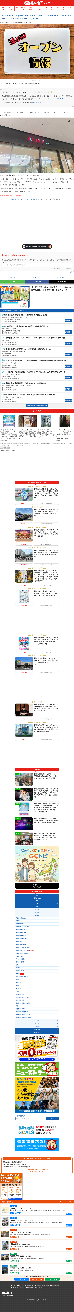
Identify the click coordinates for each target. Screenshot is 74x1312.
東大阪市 (18, 988)
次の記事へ (60, 277)
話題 (51, 8)
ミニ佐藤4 (12, 450)
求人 (17, 8)
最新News (10, 8)
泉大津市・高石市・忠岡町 (23, 1003)
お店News (30, 8)
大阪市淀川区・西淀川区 (22, 927)
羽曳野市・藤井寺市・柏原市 (23, 1017)
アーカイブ (69, 8)
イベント (57, 8)
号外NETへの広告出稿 (43, 1285)
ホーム (15, 1285)
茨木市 (17, 968)
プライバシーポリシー (19, 1287)
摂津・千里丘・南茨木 (22, 976)
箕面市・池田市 (20, 970)
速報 (63, 8)
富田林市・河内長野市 (22, 1012)
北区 (2, 447)
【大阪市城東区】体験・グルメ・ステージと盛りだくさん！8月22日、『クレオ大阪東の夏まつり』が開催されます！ (46, 593)
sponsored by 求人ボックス (21, 310)
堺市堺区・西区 (20, 994)
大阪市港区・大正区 (21, 944)
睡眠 (8, 447)
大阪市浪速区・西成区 (22, 953)
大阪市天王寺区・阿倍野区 (23, 947)
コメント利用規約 (69, 272)
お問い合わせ (55, 1285)
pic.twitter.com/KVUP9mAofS (54, 99)
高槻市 (17, 979)
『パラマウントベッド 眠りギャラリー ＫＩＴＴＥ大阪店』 (19, 199)
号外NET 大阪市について (35, 1287)
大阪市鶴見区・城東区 (22, 935)
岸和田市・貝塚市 (20, 1009)
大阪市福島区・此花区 (22, 929)
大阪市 (47, 3)
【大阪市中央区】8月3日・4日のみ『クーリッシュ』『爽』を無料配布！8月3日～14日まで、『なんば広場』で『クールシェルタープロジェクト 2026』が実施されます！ (46, 493)
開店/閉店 (23, 8)
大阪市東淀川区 (20, 924)
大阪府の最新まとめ (21, 918)
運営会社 (21, 1285)
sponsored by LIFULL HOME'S (62, 1201)
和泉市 (17, 1006)
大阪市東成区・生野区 (22, 938)
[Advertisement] (37, 467)
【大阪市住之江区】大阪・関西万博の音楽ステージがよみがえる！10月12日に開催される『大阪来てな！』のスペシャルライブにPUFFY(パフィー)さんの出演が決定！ (46, 793)
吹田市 (17, 965)
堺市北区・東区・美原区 (22, 997)
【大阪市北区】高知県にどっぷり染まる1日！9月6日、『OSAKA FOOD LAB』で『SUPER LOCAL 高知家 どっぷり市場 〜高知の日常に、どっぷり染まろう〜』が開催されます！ (46, 808)
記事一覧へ (37, 277)
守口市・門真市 (20, 962)
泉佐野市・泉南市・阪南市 (23, 1014)
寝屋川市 (18, 982)
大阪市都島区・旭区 (21, 932)
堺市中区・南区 (20, 1000)
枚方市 (17, 985)
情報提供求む (30, 1285)
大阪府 (29, 22)
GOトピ (3, 8)
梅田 (5, 447)
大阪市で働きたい (7, 310)
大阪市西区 (19, 941)
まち (46, 8)
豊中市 (20, 973)
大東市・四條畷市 (20, 959)
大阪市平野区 (19, 956)
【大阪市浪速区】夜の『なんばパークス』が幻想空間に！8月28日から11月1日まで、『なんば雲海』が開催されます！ (46, 820)
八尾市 (17, 991)
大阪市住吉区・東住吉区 (24, 950)
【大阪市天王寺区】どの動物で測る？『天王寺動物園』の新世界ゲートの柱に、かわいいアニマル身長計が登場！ (45, 776)
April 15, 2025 (36, 102)
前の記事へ (13, 277)
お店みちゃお (39, 8)
